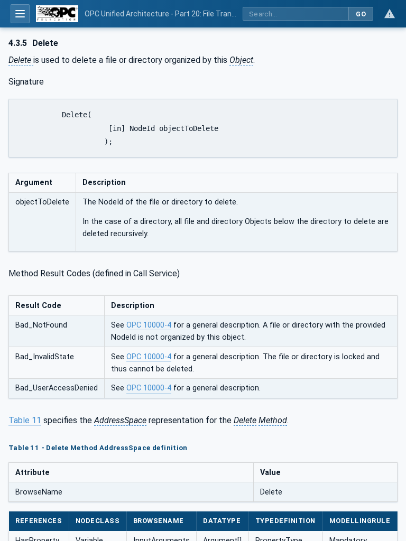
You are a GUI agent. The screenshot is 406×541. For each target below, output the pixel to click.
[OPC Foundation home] (57, 13)
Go (361, 14)
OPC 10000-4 (148, 325)
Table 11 (24, 420)
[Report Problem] (389, 14)
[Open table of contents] (20, 13)
